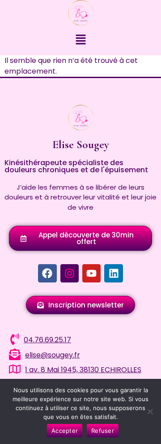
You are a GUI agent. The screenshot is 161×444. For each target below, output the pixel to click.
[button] (80, 40)
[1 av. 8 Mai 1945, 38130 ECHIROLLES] (15, 369)
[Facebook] (47, 273)
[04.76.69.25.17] (15, 339)
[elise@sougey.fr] (15, 354)
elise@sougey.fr (52, 355)
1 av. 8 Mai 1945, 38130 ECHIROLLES (83, 370)
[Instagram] (69, 273)
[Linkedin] (113, 273)
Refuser (102, 430)
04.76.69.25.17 (47, 340)
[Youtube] (91, 273)
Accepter (64, 430)
